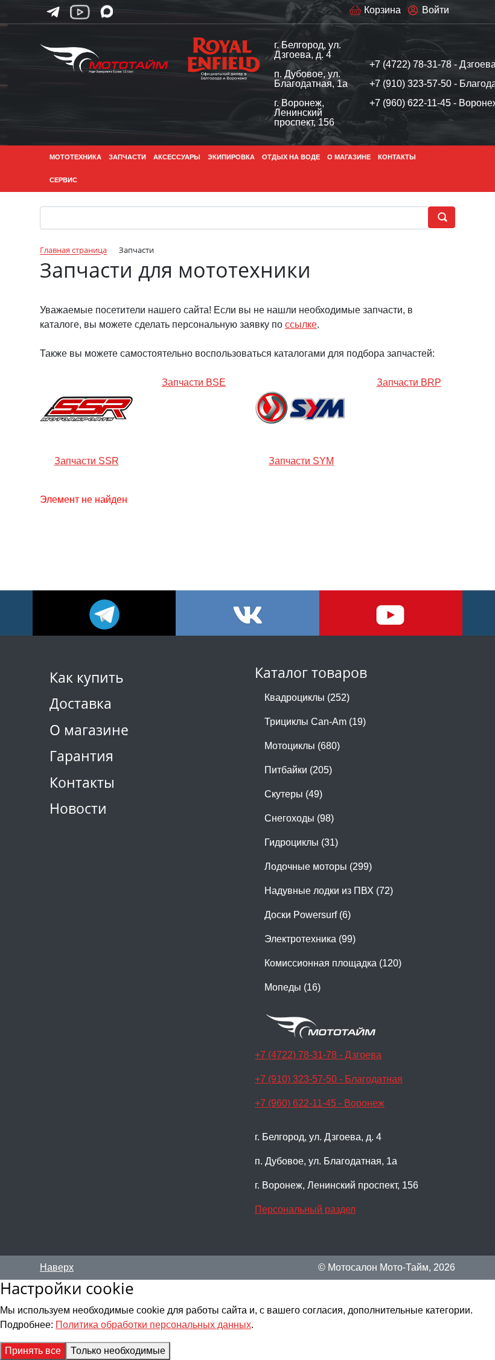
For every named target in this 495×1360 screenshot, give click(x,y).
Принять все (33, 1351)
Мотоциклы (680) (302, 746)
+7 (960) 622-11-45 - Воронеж (320, 1103)
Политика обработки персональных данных (153, 1325)
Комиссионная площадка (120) (332, 963)
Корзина (382, 10)
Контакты (82, 782)
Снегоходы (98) (299, 818)
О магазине (89, 730)
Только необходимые (118, 1351)
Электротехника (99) (310, 939)
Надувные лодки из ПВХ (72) (328, 891)
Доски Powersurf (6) (307, 915)
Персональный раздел (305, 1209)
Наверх (57, 1267)
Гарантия (81, 756)
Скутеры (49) (293, 794)
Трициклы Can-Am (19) (315, 722)
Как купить (87, 677)
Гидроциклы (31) (301, 842)
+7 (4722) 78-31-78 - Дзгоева (318, 1055)
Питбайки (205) (298, 770)
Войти (435, 10)
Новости (78, 808)
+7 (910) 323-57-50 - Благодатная (329, 1079)
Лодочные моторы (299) (318, 866)
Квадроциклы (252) (307, 697)
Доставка (81, 703)
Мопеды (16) (292, 987)
